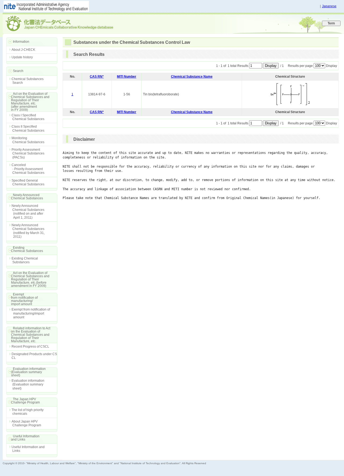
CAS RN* (97, 76)
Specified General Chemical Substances (28, 182)
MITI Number (126, 76)
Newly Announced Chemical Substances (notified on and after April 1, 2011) (28, 211)
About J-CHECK (23, 50)
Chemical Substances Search (28, 81)
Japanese (329, 6)
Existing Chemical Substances (25, 260)
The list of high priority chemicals (28, 412)
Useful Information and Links (28, 449)
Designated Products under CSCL (34, 356)
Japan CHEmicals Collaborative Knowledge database (68, 23)
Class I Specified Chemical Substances (28, 117)
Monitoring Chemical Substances (28, 140)
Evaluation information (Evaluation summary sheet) (28, 384)
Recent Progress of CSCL (30, 346)
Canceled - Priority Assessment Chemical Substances (28, 169)
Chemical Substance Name (192, 76)
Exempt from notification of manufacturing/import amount (31, 313)
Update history (22, 57)
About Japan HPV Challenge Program (26, 423)
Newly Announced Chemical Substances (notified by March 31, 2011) (28, 231)
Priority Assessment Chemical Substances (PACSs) (28, 153)
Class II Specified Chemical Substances (28, 128)
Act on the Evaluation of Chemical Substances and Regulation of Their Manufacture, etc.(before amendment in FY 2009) (27, 279)
